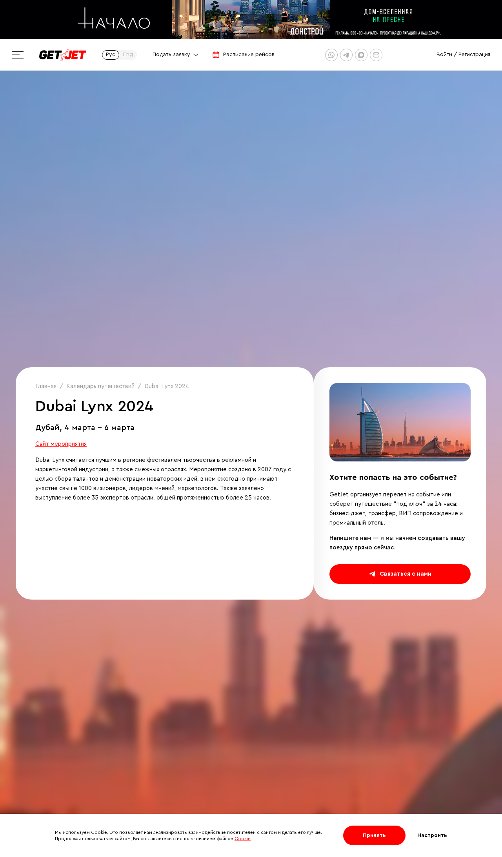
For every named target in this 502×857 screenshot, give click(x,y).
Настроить (432, 835)
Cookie (243, 838)
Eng (128, 54)
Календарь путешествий (100, 386)
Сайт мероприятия (61, 444)
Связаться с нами (405, 574)
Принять (374, 835)
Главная (45, 386)
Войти (444, 54)
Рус (110, 54)
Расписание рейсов (249, 54)
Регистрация (474, 54)
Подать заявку (171, 54)
